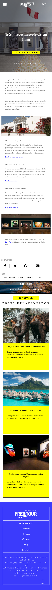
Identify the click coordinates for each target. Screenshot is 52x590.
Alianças (26, 539)
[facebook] (5, 266)
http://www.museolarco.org (14, 157)
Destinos (26, 528)
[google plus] (26, 266)
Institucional (26, 523)
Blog (26, 544)
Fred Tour (8, 242)
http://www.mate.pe (11, 207)
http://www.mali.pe (11, 181)
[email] (37, 266)
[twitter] (15, 266)
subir (42, 583)
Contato (26, 550)
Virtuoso (26, 534)
